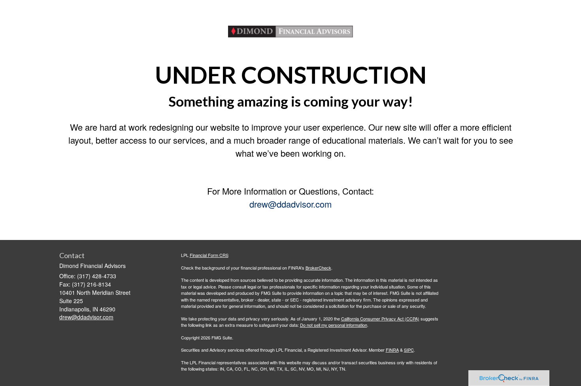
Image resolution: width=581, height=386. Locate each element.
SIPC (409, 350)
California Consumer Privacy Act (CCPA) (380, 318)
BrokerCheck (318, 267)
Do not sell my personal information (333, 325)
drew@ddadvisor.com (290, 204)
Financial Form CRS (209, 255)
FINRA (392, 350)
